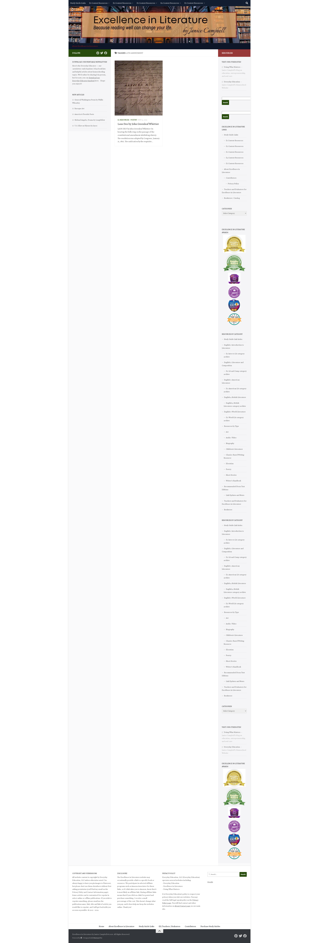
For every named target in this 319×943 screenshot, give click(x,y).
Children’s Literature (234, 449)
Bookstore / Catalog (232, 198)
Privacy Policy (233, 183)
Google (210, 882)
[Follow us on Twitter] (101, 52)
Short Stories (231, 475)
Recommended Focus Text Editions (233, 488)
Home (101, 926)
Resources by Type (231, 426)
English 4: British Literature (235, 397)
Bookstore (228, 509)
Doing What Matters (232, 67)
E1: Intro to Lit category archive (234, 355)
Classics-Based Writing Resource (234, 456)
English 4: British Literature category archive (235, 404)
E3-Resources (123, 120)
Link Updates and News (235, 495)
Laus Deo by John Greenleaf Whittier (138, 124)
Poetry (134, 120)
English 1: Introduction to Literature (233, 346)
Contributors (231, 178)
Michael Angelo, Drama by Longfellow (90, 120)
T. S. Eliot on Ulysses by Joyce (86, 125)
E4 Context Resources (169, 3)
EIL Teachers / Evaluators (169, 926)
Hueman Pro (97, 938)
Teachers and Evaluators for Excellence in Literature (234, 191)
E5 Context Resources (193, 3)
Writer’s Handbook (233, 480)
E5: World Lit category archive (234, 419)
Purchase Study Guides (210, 926)
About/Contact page (182, 906)
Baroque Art (79, 108)
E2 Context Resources (122, 3)
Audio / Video (231, 437)
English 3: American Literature (231, 381)
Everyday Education (232, 81)
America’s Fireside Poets (84, 114)
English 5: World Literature (235, 411)
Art (227, 432)
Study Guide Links (78, 3)
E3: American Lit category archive (235, 390)
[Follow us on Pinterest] (97, 52)
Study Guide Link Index (233, 339)
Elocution (230, 463)
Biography (230, 443)
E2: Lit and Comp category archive (235, 372)
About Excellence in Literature (85, 46)
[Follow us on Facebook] (105, 52)
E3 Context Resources (146, 3)
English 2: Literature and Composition (232, 364)
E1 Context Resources (98, 3)
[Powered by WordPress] (81, 938)
